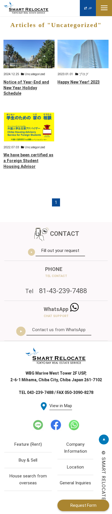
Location (75, 467)
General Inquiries (75, 482)
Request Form (83, 505)
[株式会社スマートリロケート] (26, 8)
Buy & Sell (28, 460)
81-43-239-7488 (56, 291)
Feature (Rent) (28, 444)
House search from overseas (28, 479)
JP (90, 8)
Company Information (75, 448)
